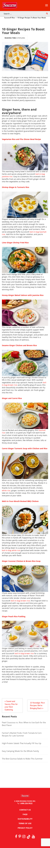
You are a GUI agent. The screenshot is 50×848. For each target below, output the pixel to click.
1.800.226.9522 (26, 803)
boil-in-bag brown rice (20, 600)
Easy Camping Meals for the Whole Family (20, 751)
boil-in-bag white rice (11, 550)
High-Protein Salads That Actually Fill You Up (22, 743)
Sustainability (25, 819)
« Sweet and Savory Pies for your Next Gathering (11, 705)
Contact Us (25, 810)
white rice (6, 490)
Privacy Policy (25, 828)
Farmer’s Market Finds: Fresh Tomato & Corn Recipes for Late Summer (22, 734)
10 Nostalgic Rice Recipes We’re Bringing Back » (37, 705)
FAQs (25, 814)
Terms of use (25, 823)
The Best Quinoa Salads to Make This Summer (22, 758)
